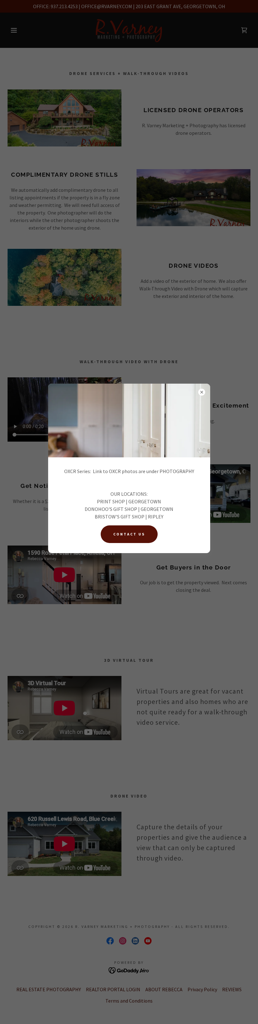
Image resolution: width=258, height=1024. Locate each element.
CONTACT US (129, 534)
